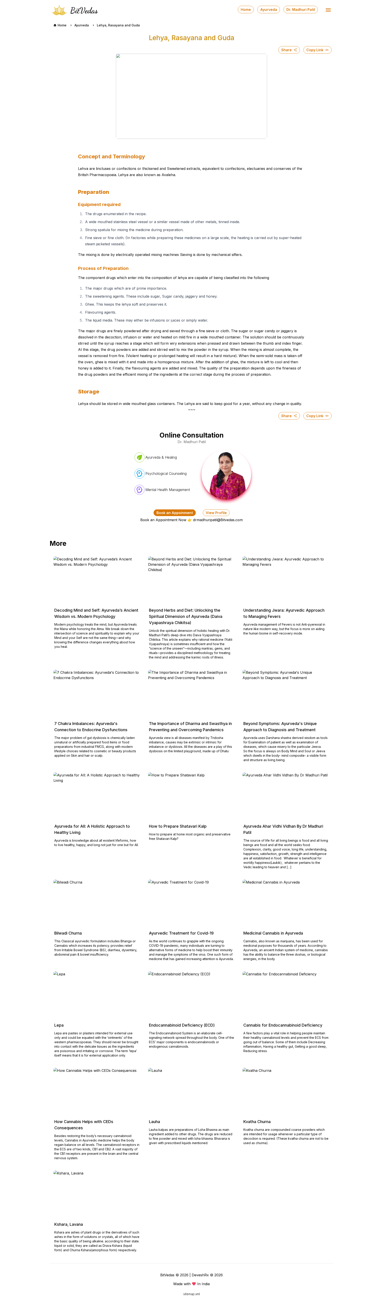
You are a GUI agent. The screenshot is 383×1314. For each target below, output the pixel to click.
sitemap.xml (191, 1294)
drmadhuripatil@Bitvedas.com (218, 520)
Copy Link (314, 50)
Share (286, 50)
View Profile (216, 513)
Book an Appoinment (174, 513)
